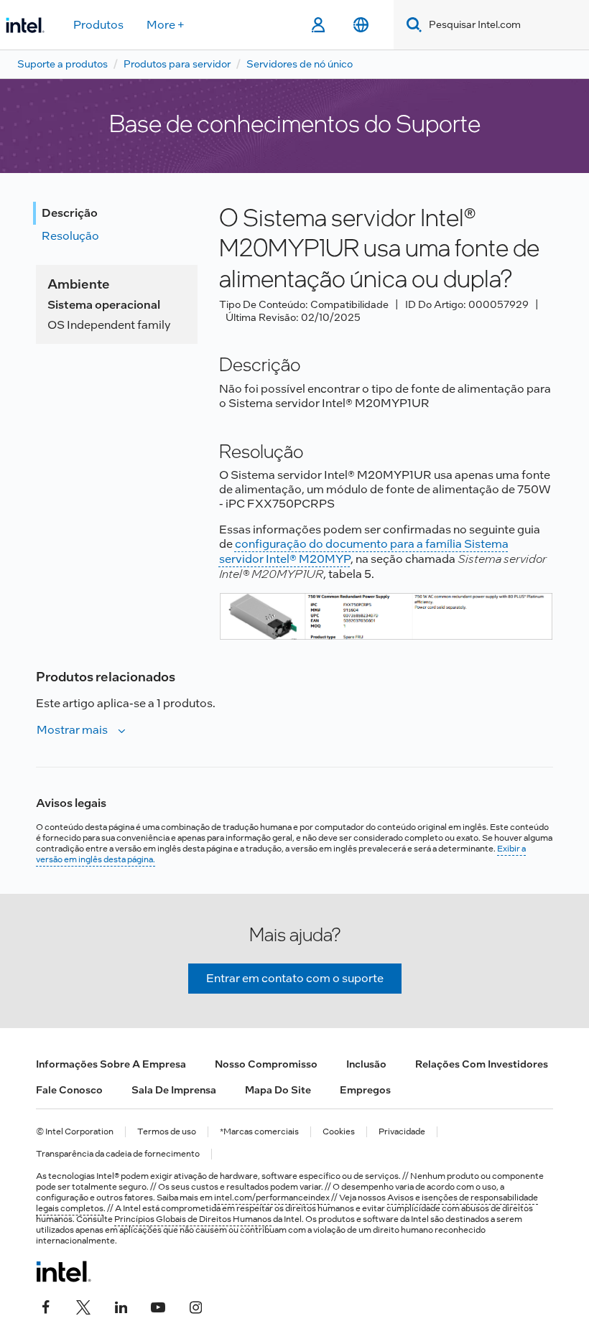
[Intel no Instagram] (195, 1306)
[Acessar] (318, 25)
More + (166, 24)
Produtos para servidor (177, 63)
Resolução (70, 235)
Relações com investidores (481, 1064)
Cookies (339, 1131)
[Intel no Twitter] (83, 1306)
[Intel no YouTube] (158, 1306)
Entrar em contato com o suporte (295, 978)
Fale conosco (69, 1089)
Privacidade (402, 1131)
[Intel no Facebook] (46, 1306)
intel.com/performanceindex (272, 1197)
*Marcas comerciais (259, 1131)
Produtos (98, 24)
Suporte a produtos (62, 63)
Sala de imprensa (173, 1089)
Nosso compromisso (266, 1064)
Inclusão (366, 1064)
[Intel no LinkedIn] (121, 1306)
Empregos (365, 1089)
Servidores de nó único (299, 63)
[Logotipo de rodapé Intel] (63, 1271)
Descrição (70, 212)
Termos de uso (166, 1131)
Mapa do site (278, 1089)
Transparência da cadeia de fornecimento (118, 1154)
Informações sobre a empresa (111, 1064)
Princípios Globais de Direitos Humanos (193, 1219)
